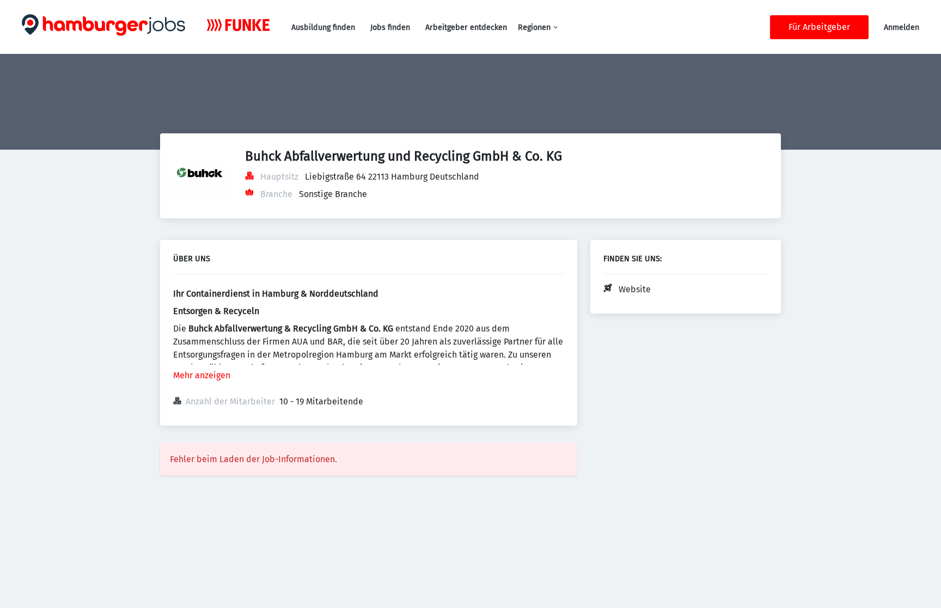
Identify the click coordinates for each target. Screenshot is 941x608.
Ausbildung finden (323, 27)
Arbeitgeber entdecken (466, 27)
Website (635, 289)
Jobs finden (390, 27)
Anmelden (901, 27)
